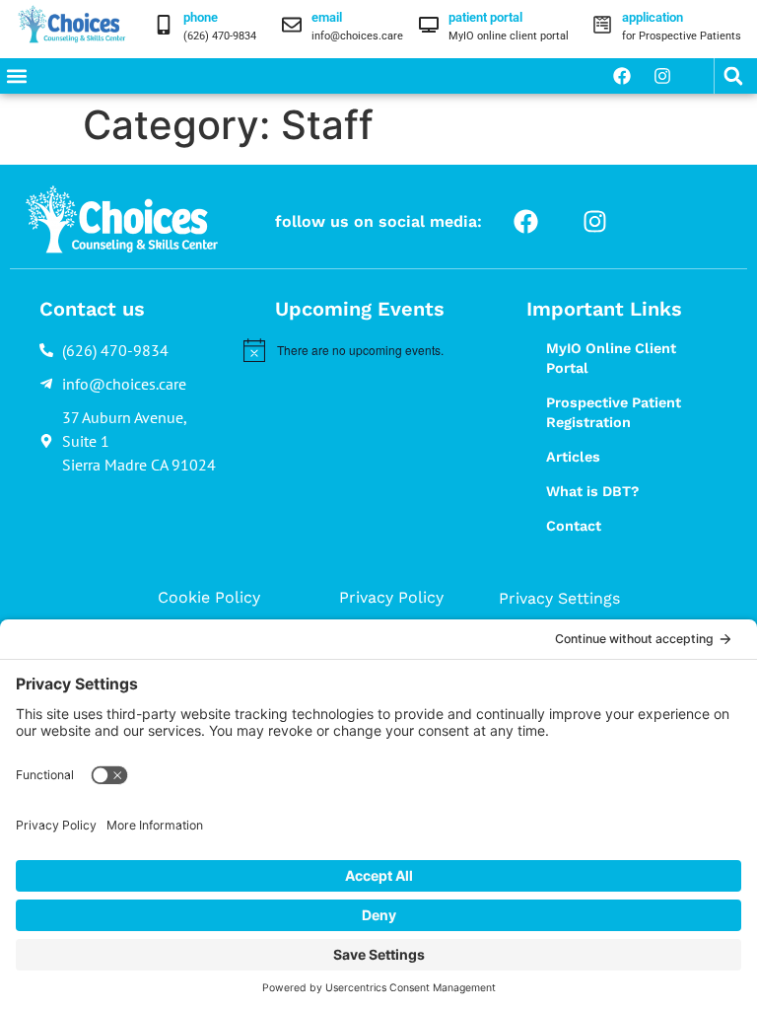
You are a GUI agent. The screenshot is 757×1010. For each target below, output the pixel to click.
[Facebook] (622, 76)
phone (200, 17)
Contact (573, 526)
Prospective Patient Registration (613, 412)
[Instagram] (662, 76)
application (652, 17)
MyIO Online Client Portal (611, 358)
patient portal (485, 17)
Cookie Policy (209, 597)
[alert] (362, 350)
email (326, 17)
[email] (292, 25)
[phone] (163, 25)
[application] (602, 25)
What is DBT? (592, 491)
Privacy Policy (391, 597)
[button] (16, 76)
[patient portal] (429, 25)
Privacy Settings (559, 598)
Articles (573, 457)
